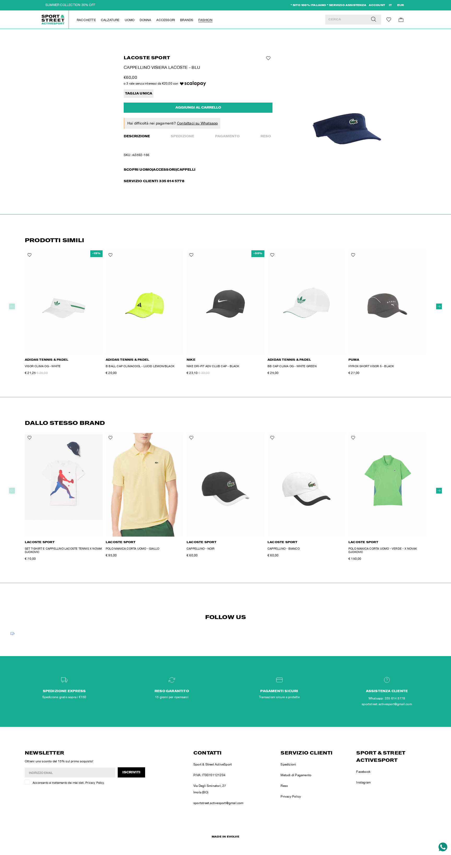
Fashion (205, 20)
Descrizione (137, 136)
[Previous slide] (12, 306)
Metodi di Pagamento (296, 775)
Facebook (363, 772)
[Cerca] (373, 19)
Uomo (130, 20)
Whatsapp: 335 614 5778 (387, 698)
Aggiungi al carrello (198, 107)
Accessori (165, 20)
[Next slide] (439, 306)
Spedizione (182, 136)
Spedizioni (288, 764)
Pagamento (227, 136)
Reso (265, 136)
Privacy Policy (94, 782)
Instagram (363, 782)
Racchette (86, 20)
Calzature (110, 20)
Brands (186, 20)
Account (377, 5)
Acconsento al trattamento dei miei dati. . (69, 782)
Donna (145, 20)
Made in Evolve (225, 837)
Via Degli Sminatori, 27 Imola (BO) (209, 789)
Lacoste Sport (147, 58)
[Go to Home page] (53, 19)
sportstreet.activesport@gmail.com (218, 803)
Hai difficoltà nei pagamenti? (172, 123)
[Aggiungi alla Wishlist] (267, 58)
